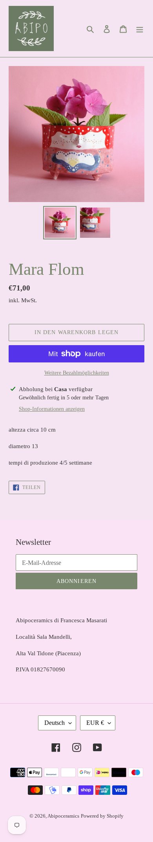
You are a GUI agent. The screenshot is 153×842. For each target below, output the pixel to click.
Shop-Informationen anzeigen (52, 409)
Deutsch (54, 722)
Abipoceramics (63, 816)
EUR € (95, 722)
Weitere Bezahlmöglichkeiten (76, 373)
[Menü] (139, 28)
